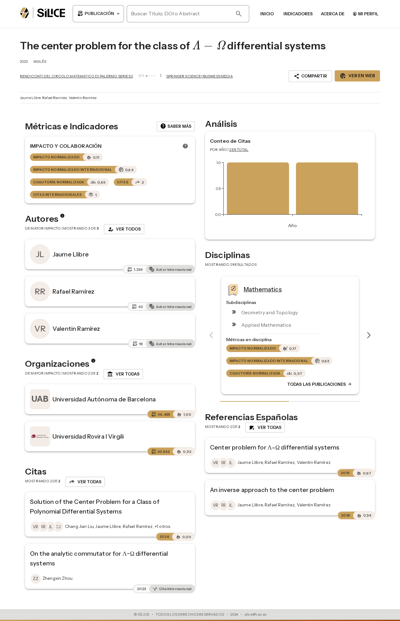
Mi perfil (365, 13)
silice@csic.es (255, 614)
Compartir (310, 76)
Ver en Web (357, 76)
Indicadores (298, 13)
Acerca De (332, 13)
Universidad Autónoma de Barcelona (104, 399)
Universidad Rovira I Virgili (88, 436)
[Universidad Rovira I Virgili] (40, 436)
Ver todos (124, 229)
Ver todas (123, 374)
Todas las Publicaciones (255, 384)
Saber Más (176, 126)
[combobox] (98, 13)
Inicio (267, 13)
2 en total (239, 149)
